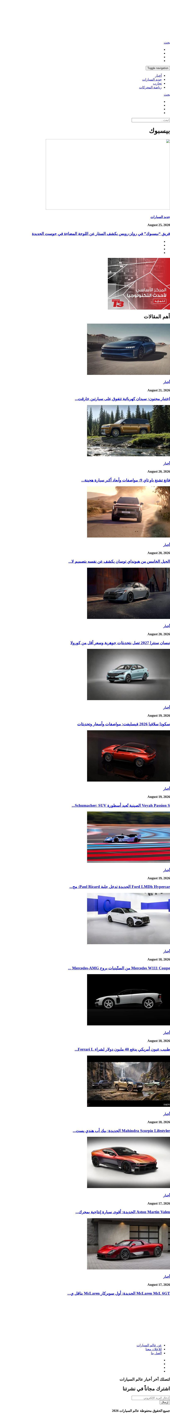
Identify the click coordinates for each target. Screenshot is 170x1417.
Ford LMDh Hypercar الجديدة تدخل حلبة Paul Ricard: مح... (119, 886)
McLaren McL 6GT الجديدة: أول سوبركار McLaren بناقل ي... (118, 1293)
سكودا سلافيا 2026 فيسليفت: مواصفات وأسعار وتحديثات (123, 724)
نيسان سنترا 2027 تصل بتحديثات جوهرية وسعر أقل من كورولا (120, 643)
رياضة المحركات (150, 87)
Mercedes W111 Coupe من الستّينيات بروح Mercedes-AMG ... (119, 968)
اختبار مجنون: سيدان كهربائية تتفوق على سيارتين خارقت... (122, 399)
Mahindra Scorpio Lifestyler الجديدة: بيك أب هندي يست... (121, 1131)
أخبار (158, 75)
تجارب (157, 83)
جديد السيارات (152, 79)
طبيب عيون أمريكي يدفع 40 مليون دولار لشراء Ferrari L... (122, 1049)
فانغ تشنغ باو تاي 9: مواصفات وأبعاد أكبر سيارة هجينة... (125, 480)
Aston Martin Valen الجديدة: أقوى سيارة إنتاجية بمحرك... (122, 1212)
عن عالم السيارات (149, 1345)
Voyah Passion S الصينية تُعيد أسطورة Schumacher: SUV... (121, 805)
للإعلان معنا (154, 1349)
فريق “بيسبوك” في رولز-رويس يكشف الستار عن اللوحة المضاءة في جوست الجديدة (101, 233)
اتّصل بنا (156, 1353)
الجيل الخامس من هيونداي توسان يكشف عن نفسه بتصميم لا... (119, 561)
